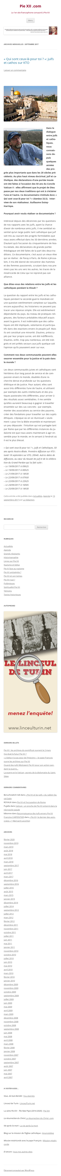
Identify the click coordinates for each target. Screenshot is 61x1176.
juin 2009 (8, 1003)
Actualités (37, 496)
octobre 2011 (10, 932)
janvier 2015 (9, 899)
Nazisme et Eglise (12, 564)
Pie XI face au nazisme (14, 568)
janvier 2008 (9, 1051)
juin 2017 (8, 869)
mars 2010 (8, 973)
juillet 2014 (9, 906)
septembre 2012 (11, 910)
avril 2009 (8, 1010)
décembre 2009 (11, 984)
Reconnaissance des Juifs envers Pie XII (35, 813)
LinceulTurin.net (27, 1103)
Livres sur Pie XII (11, 561)
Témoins (8, 590)
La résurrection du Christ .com (40, 1118)
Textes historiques (12, 594)
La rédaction (28, 499)
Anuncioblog (48, 1133)
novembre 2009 (11, 988)
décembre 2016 (11, 880)
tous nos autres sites (22, 1151)
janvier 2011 (9, 947)
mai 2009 (8, 1006)
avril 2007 (8, 1077)
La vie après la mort (29, 1125)
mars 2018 (8, 861)
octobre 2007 (10, 1058)
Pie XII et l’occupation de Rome (31, 802)
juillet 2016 (9, 887)
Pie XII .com (30, 6)
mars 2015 (8, 895)
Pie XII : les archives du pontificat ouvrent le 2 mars (27, 750)
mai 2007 (8, 1073)
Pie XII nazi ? (9, 579)
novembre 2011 (11, 928)
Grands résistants (12, 553)
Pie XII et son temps (13, 576)
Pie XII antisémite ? (12, 572)
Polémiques (9, 583)
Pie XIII (46, 1110)
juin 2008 (8, 1032)
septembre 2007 (11, 1062)
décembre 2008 (11, 1017)
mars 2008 (8, 1043)
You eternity (29, 1096)
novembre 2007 (11, 1055)
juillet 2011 (9, 936)
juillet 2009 (9, 999)
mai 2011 (8, 943)
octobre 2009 (10, 991)
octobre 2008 (10, 1025)
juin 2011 (8, 939)
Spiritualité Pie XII (12, 587)
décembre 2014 (11, 902)
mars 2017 (8, 876)
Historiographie (11, 557)
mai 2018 (8, 854)
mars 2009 (8, 1014)
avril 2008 (8, 1040)
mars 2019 (8, 846)
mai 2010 (8, 965)
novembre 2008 (11, 1021)
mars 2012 (8, 917)
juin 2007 (8, 1070)
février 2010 (9, 977)
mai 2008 (8, 1036)
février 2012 (9, 921)
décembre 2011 (11, 925)
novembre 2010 (11, 951)
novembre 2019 (11, 843)
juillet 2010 (9, 958)
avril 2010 (8, 969)
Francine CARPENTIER (14, 817)
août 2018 (8, 850)
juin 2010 (8, 962)
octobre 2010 (10, 954)
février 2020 (9, 839)
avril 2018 (8, 858)
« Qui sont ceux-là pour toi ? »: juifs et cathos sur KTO (29, 61)
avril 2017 (8, 873)
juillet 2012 (9, 913)
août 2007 (8, 1066)
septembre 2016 (11, 884)
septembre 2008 (11, 1029)
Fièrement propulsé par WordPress (19, 1170)
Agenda (46, 496)
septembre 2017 (11, 865)
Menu (30, 20)
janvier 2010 (9, 980)
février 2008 (9, 1047)
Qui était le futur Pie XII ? (15, 754)
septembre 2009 (11, 995)
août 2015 (8, 891)
